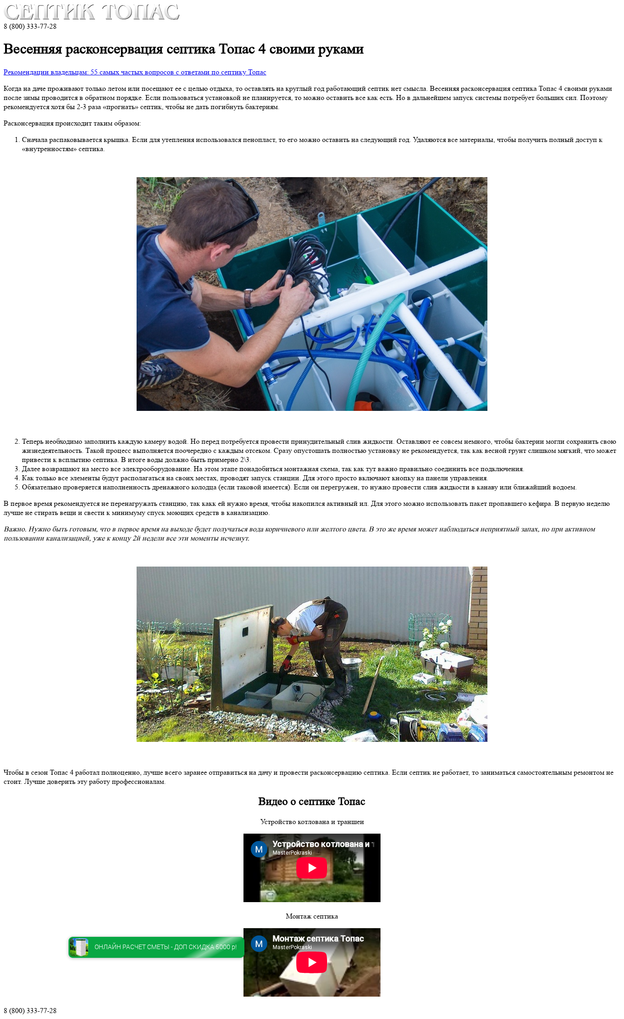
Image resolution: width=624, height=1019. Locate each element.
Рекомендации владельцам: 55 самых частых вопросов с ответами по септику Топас (135, 72)
